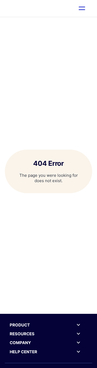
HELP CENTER (23, 351)
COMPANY (20, 342)
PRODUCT (20, 324)
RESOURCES (22, 333)
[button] (82, 8)
